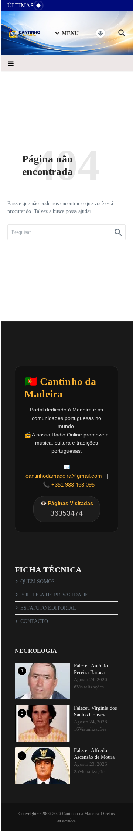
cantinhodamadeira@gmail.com (63, 476)
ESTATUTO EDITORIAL (48, 608)
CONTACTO (34, 621)
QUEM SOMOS (37, 581)
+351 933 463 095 (73, 484)
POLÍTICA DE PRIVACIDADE (54, 594)
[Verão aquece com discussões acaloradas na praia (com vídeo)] (54, 7)
